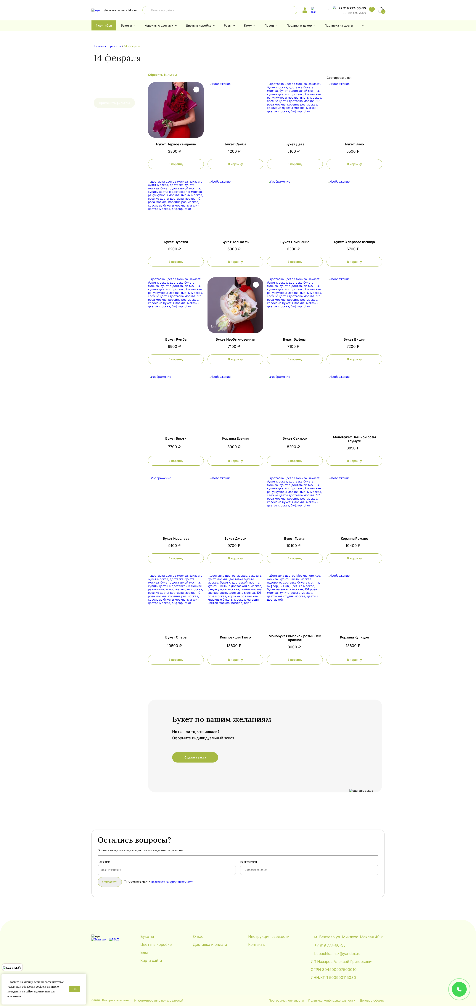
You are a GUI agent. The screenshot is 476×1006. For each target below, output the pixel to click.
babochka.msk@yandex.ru (337, 953)
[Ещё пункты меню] (364, 25)
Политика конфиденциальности (331, 1000)
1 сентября (104, 25)
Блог (144, 952)
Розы (227, 25)
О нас (198, 937)
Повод (269, 25)
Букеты (126, 25)
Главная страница (107, 46)
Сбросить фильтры (162, 75)
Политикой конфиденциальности (172, 881)
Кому (248, 25)
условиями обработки (21, 986)
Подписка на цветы (338, 25)
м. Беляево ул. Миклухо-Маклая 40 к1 (349, 937)
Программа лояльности (286, 1000)
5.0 (327, 10)
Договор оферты (372, 1000)
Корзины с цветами (158, 25)
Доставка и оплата (210, 944)
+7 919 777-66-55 (352, 8)
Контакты (257, 944)
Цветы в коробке (198, 25)
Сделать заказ (195, 757)
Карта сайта (151, 960)
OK (75, 989)
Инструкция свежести (269, 937)
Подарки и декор (299, 25)
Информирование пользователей (158, 1000)
